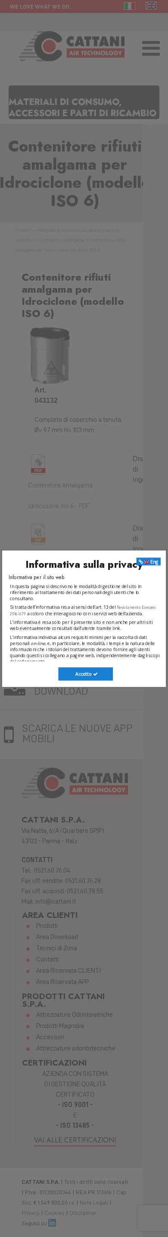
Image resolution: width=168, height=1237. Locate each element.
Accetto (84, 674)
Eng (154, 561)
